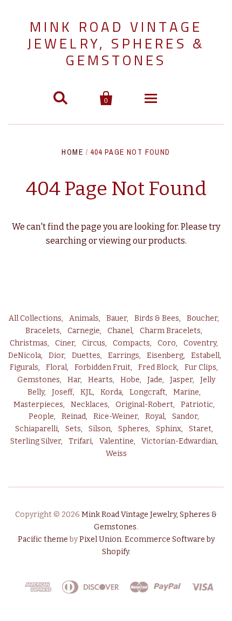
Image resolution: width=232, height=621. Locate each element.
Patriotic (197, 404)
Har (73, 379)
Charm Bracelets (170, 330)
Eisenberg (165, 355)
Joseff (62, 392)
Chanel (119, 330)
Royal (155, 416)
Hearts (100, 379)
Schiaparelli (36, 428)
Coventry (199, 343)
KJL (86, 392)
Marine (186, 392)
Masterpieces (38, 404)
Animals (84, 318)
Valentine (116, 441)
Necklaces (89, 404)
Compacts (131, 343)
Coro (167, 343)
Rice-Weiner (115, 416)
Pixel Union (100, 539)
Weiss (116, 453)
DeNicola (24, 355)
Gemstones (38, 379)
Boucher (202, 318)
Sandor (184, 416)
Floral (56, 367)
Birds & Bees (156, 318)
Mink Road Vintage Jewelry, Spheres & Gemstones (116, 43)
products (166, 241)
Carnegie (83, 330)
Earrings (123, 355)
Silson (99, 428)
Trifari (80, 441)
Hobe (130, 379)
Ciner (64, 343)
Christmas (28, 343)
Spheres (133, 428)
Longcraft (147, 392)
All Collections (35, 318)
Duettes (86, 355)
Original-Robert (144, 404)
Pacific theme (43, 539)
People (41, 416)
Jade (154, 379)
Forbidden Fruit (102, 367)
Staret (200, 428)
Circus (93, 343)
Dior (56, 355)
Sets (73, 428)
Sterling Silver (35, 441)
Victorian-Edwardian (178, 441)
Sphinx (168, 428)
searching (66, 241)
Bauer (116, 318)
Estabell (205, 355)
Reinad (74, 416)
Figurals (24, 367)
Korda (111, 392)
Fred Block (157, 367)
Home (72, 152)
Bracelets (42, 330)
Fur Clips (200, 367)
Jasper (181, 379)
